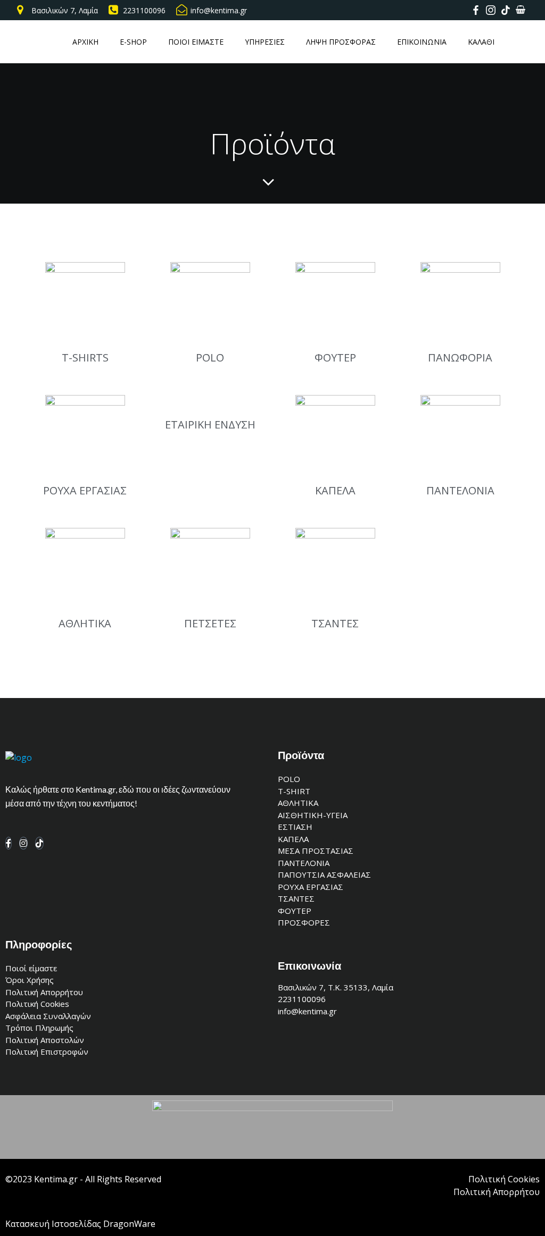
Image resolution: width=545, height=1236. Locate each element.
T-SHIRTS (85, 357)
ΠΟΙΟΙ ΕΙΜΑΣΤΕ (196, 42)
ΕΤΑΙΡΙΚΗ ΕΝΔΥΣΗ (210, 424)
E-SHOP (133, 42)
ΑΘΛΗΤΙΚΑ (85, 623)
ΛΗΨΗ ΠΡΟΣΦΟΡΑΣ (341, 42)
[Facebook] (8, 843)
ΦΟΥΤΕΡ (335, 357)
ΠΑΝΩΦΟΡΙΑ (460, 357)
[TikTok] (39, 843)
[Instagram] (23, 843)
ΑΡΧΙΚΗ (85, 42)
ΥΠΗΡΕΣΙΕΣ (265, 42)
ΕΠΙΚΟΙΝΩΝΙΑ (422, 42)
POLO (210, 357)
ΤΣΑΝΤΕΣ (335, 623)
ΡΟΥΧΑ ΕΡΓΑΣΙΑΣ (85, 490)
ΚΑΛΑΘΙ (481, 42)
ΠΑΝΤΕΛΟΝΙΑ (460, 490)
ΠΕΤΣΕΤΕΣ (210, 623)
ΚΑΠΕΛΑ (335, 490)
